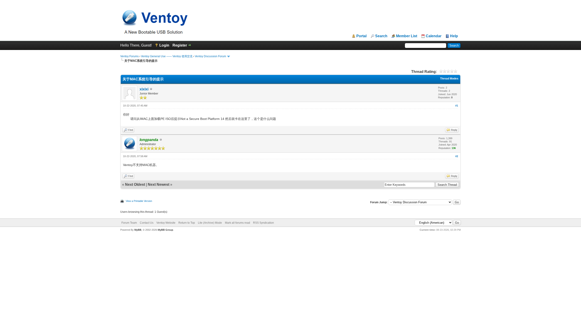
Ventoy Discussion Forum (210, 56)
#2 (456, 156)
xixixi (144, 89)
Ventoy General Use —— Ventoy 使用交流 (166, 56)
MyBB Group (165, 229)
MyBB (137, 229)
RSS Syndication (263, 222)
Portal (361, 36)
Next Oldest (135, 184)
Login (164, 45)
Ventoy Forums (129, 56)
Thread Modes (449, 78)
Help (454, 36)
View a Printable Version (139, 201)
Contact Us (146, 222)
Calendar (433, 36)
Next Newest (158, 184)
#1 (456, 105)
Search (381, 36)
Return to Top (186, 222)
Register (179, 45)
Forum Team (129, 222)
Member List (406, 36)
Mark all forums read (237, 222)
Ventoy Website (165, 222)
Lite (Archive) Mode (210, 222)
